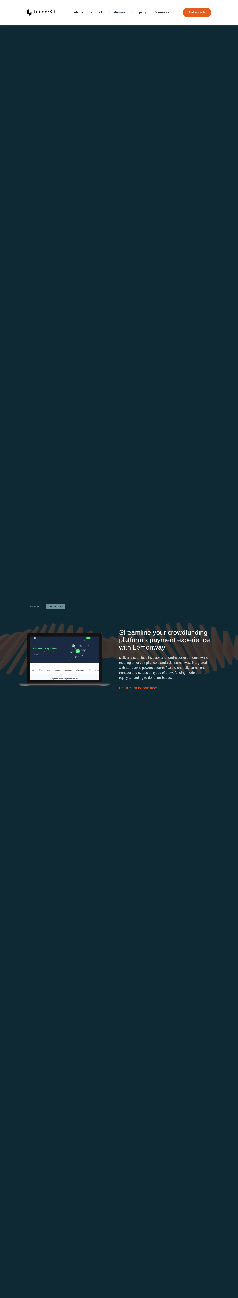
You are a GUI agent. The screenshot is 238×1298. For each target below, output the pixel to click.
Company (139, 12)
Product (96, 12)
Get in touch (197, 12)
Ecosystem (34, 606)
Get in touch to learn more (138, 688)
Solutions (76, 12)
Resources (161, 12)
